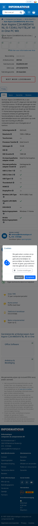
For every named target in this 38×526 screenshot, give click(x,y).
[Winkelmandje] (34, 12)
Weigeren (19, 277)
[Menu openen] (4, 7)
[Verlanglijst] (29, 12)
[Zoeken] (21, 12)
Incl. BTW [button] (29, 1)
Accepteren (30, 277)
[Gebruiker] (24, 12)
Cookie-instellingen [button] (24, 270)
